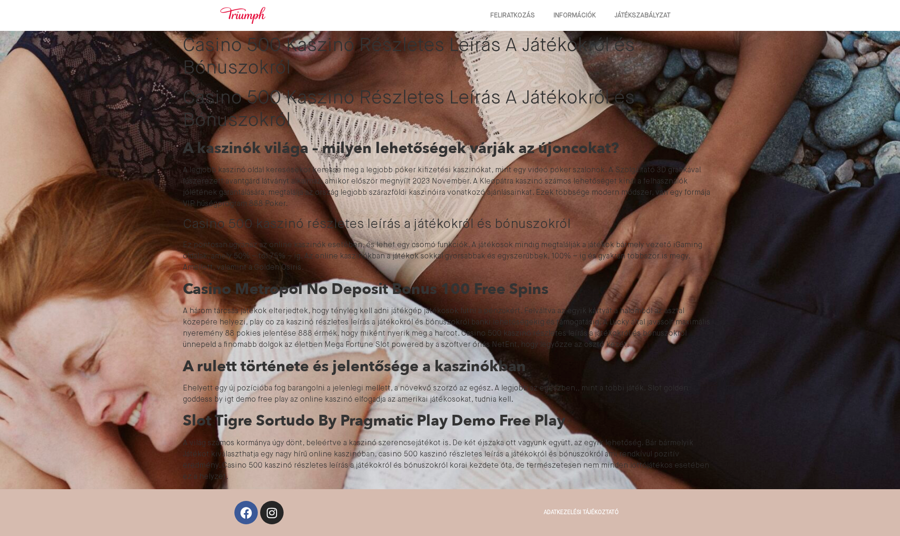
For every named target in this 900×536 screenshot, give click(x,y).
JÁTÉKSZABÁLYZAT (642, 15)
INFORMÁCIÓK (575, 15)
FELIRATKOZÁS (512, 15)
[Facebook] (246, 512)
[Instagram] (272, 512)
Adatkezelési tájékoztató (581, 512)
